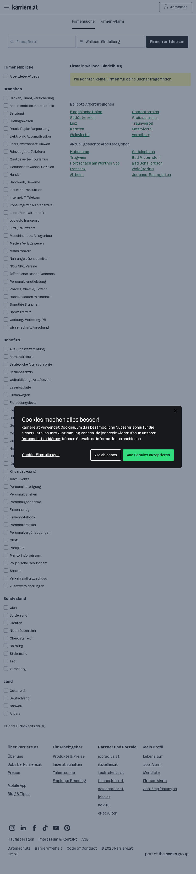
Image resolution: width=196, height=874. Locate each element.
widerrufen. (127, 433)
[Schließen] (176, 410)
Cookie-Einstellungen (41, 455)
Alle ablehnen (105, 455)
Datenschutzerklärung (41, 439)
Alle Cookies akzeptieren (148, 455)
